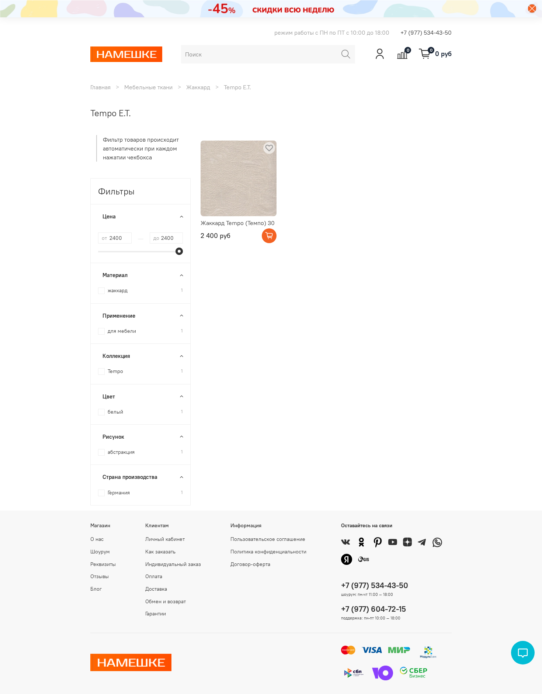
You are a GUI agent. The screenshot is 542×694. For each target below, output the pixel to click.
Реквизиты (103, 564)
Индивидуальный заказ (173, 564)
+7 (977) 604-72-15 (373, 609)
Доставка (156, 589)
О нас (97, 539)
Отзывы (99, 576)
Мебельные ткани (148, 87)
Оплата (153, 576)
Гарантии (155, 613)
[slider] (179, 251)
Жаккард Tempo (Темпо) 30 (238, 223)
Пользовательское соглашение (267, 539)
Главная (100, 87)
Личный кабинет (165, 539)
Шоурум (100, 551)
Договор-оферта (250, 564)
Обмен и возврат (165, 601)
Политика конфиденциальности (268, 551)
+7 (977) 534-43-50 (426, 32)
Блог (96, 589)
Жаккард (198, 87)
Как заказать (160, 551)
